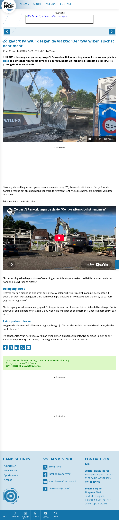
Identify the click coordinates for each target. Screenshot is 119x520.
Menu (5, 516)
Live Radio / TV (15, 517)
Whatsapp (23, 347)
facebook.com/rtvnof (60, 473)
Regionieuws (11, 470)
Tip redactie (35, 516)
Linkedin (17, 347)
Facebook (6, 347)
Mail (29, 347)
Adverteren (10, 465)
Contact (65, 4)
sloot (6, 60)
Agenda (50, 4)
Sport (37, 4)
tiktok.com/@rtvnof (59, 488)
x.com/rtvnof (55, 466)
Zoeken (56, 516)
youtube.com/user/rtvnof (62, 481)
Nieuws (24, 4)
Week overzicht (46, 517)
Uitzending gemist (25, 517)
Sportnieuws (11, 475)
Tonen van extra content (117, 264)
